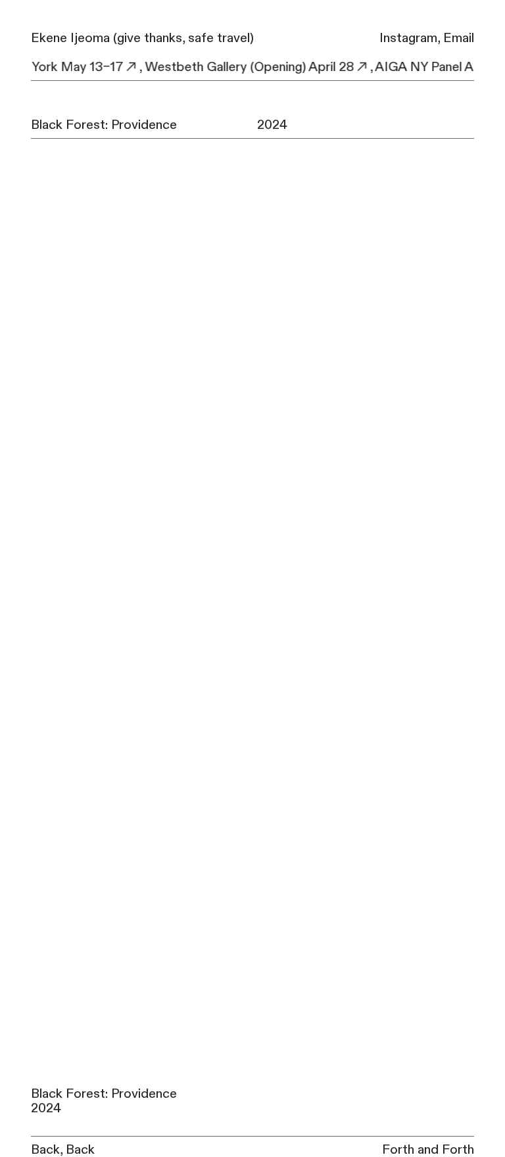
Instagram (408, 38)
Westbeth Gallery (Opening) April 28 (244, 67)
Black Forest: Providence (104, 125)
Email (458, 38)
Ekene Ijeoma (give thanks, (108, 38)
